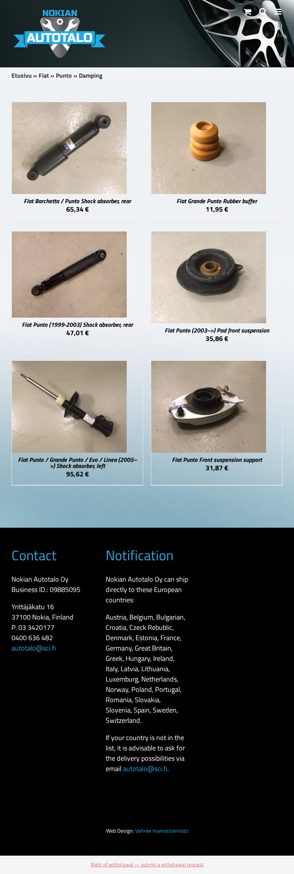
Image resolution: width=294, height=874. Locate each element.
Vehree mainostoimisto (161, 831)
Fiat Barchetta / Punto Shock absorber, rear (77, 200)
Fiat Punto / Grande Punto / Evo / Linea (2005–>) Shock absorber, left (77, 462)
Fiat (44, 75)
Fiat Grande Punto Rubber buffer (216, 200)
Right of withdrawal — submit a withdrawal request (147, 864)
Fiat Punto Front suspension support (217, 459)
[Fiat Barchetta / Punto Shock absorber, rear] (69, 107)
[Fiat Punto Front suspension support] (208, 366)
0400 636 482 (32, 638)
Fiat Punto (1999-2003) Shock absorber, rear (77, 324)
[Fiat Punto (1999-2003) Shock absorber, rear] (69, 237)
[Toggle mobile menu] (278, 12)
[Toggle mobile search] (263, 12)
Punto (64, 75)
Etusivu (21, 75)
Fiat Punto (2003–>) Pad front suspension (217, 330)
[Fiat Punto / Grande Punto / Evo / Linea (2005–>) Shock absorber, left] (69, 366)
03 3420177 (36, 627)
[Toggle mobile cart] (248, 12)
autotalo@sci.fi (33, 648)
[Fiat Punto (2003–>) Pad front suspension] (208, 237)
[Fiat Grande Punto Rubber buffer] (208, 107)
